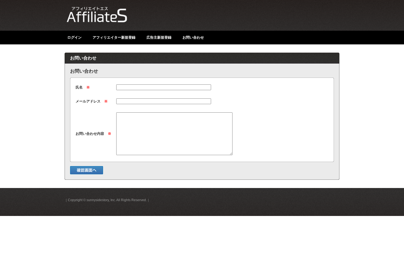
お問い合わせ (193, 37)
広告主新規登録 (158, 37)
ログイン (74, 37)
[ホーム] (117, 17)
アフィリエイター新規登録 (114, 37)
